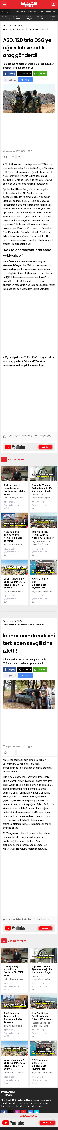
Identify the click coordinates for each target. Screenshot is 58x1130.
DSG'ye (26, 435)
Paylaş (12, 74)
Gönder (42, 74)
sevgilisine (41, 919)
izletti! (24, 919)
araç (21, 435)
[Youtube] (23, 1112)
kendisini (32, 919)
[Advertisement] (29, 130)
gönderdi (35, 435)
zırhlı (5, 438)
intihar (18, 919)
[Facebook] (4, 1112)
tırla (45, 435)
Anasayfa (7, 25)
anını (8, 919)
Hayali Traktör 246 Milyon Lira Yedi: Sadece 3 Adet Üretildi (35, 12)
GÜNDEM (18, 25)
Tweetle (27, 74)
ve (49, 435)
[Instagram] (17, 1112)
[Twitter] (10, 1112)
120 (7, 435)
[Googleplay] (36, 1112)
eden (13, 919)
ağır (16, 435)
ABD (12, 435)
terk (48, 919)
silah (41, 435)
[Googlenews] (30, 1112)
